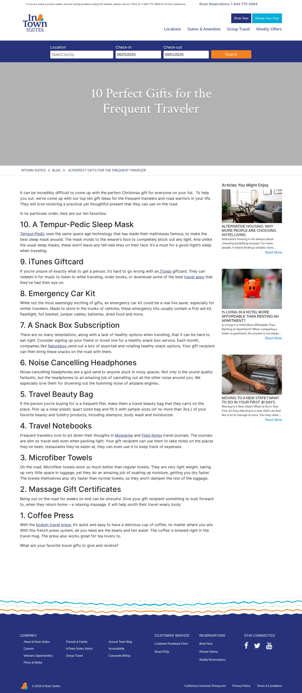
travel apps (194, 276)
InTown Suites (33, 170)
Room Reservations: (228, 4)
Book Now (241, 18)
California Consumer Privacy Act (205, 686)
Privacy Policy (241, 686)
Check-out (173, 47)
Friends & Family (77, 641)
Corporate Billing (119, 655)
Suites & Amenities (204, 29)
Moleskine (124, 435)
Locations (172, 29)
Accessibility (116, 648)
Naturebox (58, 346)
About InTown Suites (37, 641)
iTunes (165, 271)
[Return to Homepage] (35, 23)
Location (58, 47)
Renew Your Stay (267, 18)
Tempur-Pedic (32, 233)
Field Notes (152, 435)
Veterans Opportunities (38, 655)
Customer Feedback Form (171, 643)
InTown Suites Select (79, 648)
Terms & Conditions (269, 686)
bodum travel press (53, 524)
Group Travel (238, 29)
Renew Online (208, 651)
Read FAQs (162, 651)
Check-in (123, 47)
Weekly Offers (269, 29)
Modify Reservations (212, 659)
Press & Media (33, 662)
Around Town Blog (120, 641)
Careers (29, 648)
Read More (273, 252)
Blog (56, 170)
